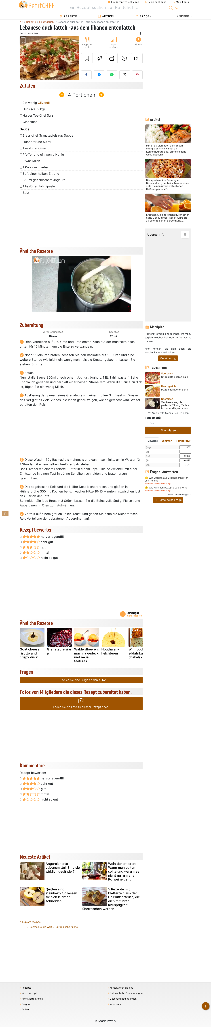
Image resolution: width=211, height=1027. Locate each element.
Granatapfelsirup (59, 651)
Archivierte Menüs (162, 413)
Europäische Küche (67, 926)
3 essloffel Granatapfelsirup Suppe (48, 135)
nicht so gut (49, 558)
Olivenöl (44, 103)
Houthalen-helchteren (110, 651)
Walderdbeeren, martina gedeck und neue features (86, 655)
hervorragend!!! (52, 537)
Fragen (145, 16)
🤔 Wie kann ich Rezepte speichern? (166, 487)
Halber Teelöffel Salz (38, 115)
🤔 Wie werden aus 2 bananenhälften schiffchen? (166, 479)
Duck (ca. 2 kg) (34, 109)
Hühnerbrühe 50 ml (37, 142)
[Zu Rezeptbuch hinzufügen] (87, 58)
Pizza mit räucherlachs (174, 389)
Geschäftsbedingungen (123, 998)
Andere (182, 16)
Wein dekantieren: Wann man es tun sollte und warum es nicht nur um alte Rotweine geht (123, 871)
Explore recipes (31, 921)
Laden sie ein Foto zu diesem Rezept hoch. (81, 707)
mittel (44, 552)
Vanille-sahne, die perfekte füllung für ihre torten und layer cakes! (175, 405)
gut (43, 547)
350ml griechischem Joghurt (44, 180)
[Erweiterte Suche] (177, 8)
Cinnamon (30, 122)
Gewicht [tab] (153, 440)
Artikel (108, 16)
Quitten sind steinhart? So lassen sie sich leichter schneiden (61, 895)
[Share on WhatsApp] (112, 74)
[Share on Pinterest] (137, 74)
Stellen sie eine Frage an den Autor (83, 680)
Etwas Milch (31, 161)
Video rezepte (30, 993)
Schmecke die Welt (41, 926)
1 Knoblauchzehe (35, 167)
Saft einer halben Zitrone (41, 173)
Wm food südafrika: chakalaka (136, 653)
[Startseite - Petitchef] (21, 21)
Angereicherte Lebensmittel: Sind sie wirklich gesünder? (63, 867)
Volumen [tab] (166, 440)
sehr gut (46, 542)
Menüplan (166, 358)
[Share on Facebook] (86, 74)
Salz (26, 193)
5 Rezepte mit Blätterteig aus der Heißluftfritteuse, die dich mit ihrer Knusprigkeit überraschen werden (111, 899)
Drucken (183, 413)
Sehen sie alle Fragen (178, 494)
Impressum (116, 1004)
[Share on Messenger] (99, 74)
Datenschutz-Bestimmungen (126, 993)
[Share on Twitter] (124, 74)
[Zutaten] (5, 513)
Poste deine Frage (170, 499)
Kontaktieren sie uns (121, 987)
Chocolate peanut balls (174, 376)
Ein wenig (36, 103)
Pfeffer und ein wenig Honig (43, 154)
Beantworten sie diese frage (158, 483)
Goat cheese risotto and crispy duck (29, 653)
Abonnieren (168, 430)
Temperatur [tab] (183, 440)
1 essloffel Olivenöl (36, 148)
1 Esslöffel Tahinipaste (39, 186)
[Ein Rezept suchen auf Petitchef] (171, 7)
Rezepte (70, 16)
